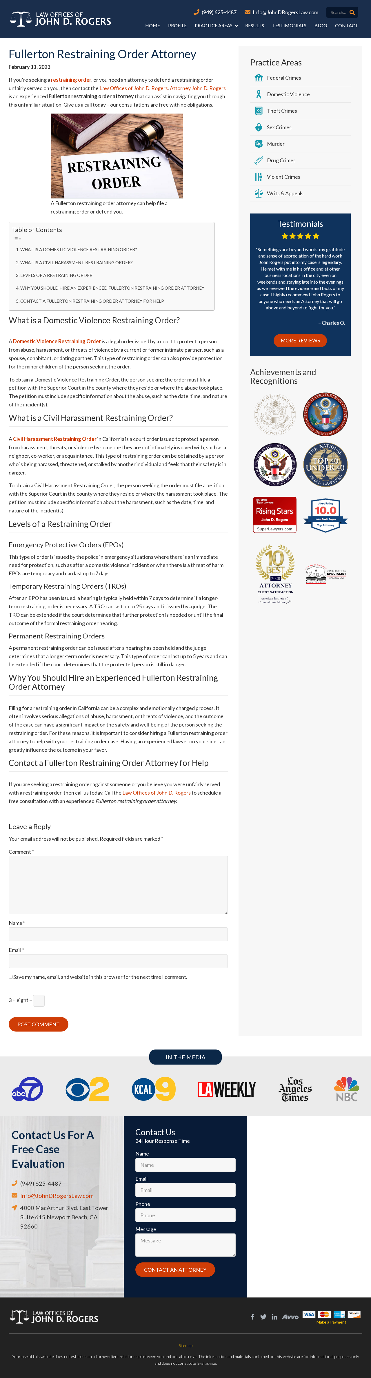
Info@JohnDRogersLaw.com (285, 12)
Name (17, 923)
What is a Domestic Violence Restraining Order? (78, 249)
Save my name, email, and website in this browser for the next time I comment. (100, 977)
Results (254, 25)
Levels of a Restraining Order (56, 275)
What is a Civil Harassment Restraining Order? (76, 262)
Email (16, 950)
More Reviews (300, 340)
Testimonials (289, 25)
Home (152, 25)
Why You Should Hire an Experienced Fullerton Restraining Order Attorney (112, 288)
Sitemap (185, 1345)
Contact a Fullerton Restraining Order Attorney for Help (92, 301)
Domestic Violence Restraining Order (57, 341)
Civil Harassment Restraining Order (55, 439)
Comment (21, 851)
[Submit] (352, 12)
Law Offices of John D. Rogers (133, 88)
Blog (320, 25)
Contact (346, 25)
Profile (177, 25)
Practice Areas (213, 25)
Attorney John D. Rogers (198, 88)
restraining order (71, 79)
